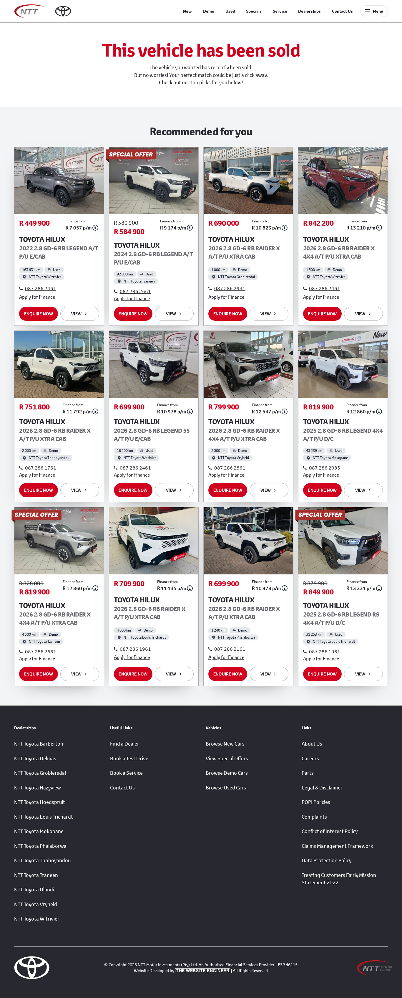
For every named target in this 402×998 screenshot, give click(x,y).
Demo (208, 11)
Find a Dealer (124, 744)
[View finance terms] (95, 228)
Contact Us (342, 11)
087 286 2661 (135, 291)
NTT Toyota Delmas (35, 758)
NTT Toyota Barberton (38, 744)
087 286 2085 (324, 468)
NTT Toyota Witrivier (36, 919)
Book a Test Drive (129, 758)
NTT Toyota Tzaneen (36, 875)
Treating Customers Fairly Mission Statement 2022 (339, 879)
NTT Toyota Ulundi (34, 889)
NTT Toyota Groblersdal (40, 773)
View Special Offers (227, 758)
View (76, 313)
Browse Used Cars (226, 787)
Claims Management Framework (337, 846)
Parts (308, 773)
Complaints (314, 817)
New (187, 11)
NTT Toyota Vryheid (35, 904)
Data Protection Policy (326, 860)
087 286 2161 (229, 649)
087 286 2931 (229, 288)
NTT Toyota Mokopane (39, 831)
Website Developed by (181, 970)
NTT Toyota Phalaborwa (40, 846)
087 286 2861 (229, 468)
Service (280, 11)
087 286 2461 (40, 288)
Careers (310, 758)
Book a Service (126, 773)
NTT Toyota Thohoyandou (42, 860)
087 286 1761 (40, 468)
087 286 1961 (135, 649)
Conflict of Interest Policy (330, 831)
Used (230, 11)
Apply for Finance (37, 297)
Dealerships (309, 11)
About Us (312, 744)
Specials (254, 11)
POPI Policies (316, 802)
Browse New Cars (225, 744)
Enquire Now (38, 313)
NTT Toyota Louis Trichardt (43, 817)
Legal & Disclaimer (322, 787)
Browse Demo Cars (227, 773)
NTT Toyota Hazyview (37, 787)
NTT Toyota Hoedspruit (39, 802)
